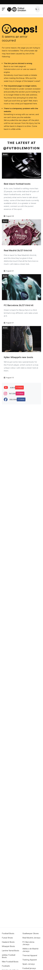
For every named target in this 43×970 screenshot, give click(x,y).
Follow (20, 387)
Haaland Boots (8, 942)
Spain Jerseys (28, 964)
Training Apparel (29, 960)
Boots (5, 154)
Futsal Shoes (7, 938)
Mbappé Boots (8, 946)
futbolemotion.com (12, 69)
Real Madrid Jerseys (31, 938)
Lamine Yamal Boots (10, 950)
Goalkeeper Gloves (30, 933)
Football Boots (8, 933)
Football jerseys (29, 968)
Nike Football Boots (10, 961)
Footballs (6, 966)
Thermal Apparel (29, 955)
